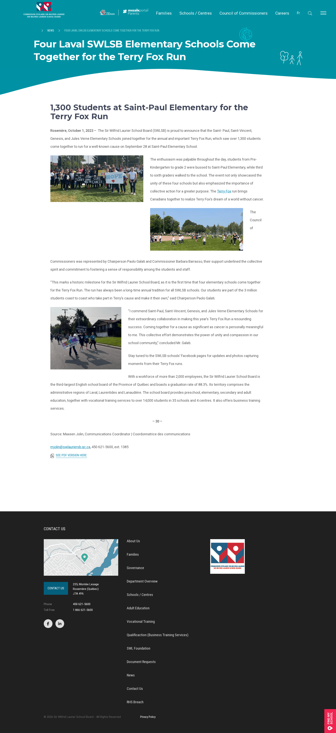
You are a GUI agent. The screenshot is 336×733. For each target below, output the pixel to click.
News (50, 30)
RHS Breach (135, 702)
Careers (282, 13)
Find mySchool (330, 718)
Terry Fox (224, 191)
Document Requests (141, 662)
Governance (135, 568)
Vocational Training (141, 621)
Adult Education (138, 608)
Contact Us (56, 588)
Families (164, 13)
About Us (133, 541)
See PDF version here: (71, 455)
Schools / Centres (195, 13)
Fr (298, 13)
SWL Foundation (138, 648)
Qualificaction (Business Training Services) (157, 635)
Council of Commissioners (244, 13)
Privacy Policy (148, 717)
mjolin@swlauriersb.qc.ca (70, 447)
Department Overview (142, 581)
